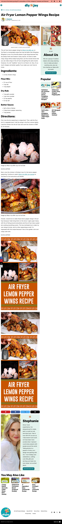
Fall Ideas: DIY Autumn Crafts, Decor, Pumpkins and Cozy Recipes (45, 94)
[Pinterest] (59, 1)
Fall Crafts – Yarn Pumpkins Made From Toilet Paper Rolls (45, 114)
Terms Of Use (36, 511)
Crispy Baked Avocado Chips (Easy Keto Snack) (5, 489)
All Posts (7, 9)
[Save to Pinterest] (1, 260)
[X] (57, 1)
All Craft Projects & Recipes (15, 9)
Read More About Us (51, 72)
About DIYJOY (29, 511)
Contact (34, 513)
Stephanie (9, 19)
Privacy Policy (28, 513)
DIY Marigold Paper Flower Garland (56, 112)
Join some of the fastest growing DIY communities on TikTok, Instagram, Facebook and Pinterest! (24, 1)
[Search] (60, 5)
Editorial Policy (44, 511)
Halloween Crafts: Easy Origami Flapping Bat (56, 92)
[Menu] (1, 5)
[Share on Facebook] (1, 258)
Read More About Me (28, 468)
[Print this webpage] (1, 266)
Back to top (56, 521)
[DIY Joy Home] (31, 5)
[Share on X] (1, 263)
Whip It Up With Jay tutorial (26, 174)
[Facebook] (54, 1)
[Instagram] (51, 1)
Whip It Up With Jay (28, 50)
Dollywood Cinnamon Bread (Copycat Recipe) (15, 488)
